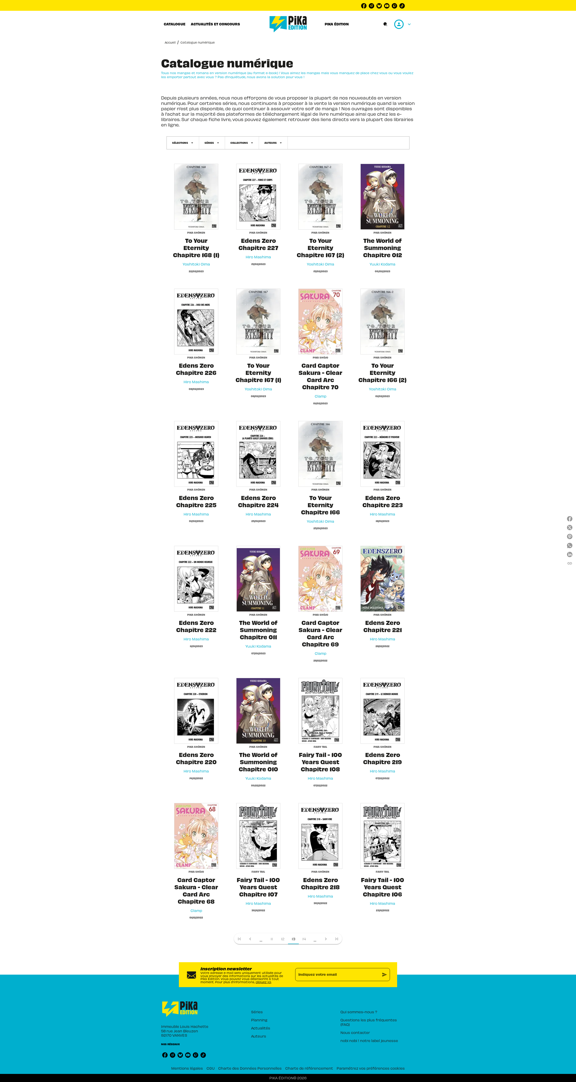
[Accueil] (288, 24)
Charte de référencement (309, 1068)
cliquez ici (263, 982)
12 (282, 938)
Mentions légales (187, 1068)
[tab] (174, 24)
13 (293, 938)
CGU (211, 1068)
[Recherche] (385, 24)
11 (272, 938)
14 (304, 938)
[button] (183, 143)
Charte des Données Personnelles (250, 1068)
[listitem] (364, 6)
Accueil (170, 42)
